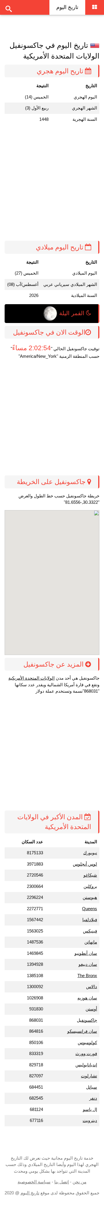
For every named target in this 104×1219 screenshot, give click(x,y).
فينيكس (90, 930)
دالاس (91, 986)
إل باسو (90, 1109)
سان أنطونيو (86, 953)
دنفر (93, 1098)
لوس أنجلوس (85, 864)
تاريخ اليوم (67, 7)
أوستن (91, 1008)
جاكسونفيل (87, 1020)
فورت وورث (86, 1053)
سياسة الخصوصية (34, 1181)
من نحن (79, 1181)
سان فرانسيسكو (82, 1031)
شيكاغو (90, 875)
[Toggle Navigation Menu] (94, 7)
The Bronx (87, 975)
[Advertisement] (52, 183)
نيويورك (90, 852)
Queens (89, 908)
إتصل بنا (61, 1181)
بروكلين (90, 886)
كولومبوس (87, 1042)
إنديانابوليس (86, 1064)
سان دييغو (88, 964)
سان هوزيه (87, 997)
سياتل (91, 1087)
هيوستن (90, 897)
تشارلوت (89, 1075)
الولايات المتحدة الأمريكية (31, 678)
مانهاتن (90, 941)
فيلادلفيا (89, 919)
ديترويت (90, 1120)
